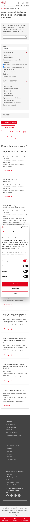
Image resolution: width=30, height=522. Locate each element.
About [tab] (24, 232)
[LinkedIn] (19, 496)
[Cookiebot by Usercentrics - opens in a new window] (21, 227)
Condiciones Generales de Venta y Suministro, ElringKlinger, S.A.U (15, 511)
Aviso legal (6, 508)
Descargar (7, 170)
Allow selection (15, 288)
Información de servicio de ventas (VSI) (15, 138)
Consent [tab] (5, 232)
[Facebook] (7, 496)
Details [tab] (15, 232)
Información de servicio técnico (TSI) (14, 132)
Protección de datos (17, 508)
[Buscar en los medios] (26, 37)
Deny (15, 293)
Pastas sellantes (8, 127)
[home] (3, 5)
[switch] (25, 266)
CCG (26, 508)
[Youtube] (11, 496)
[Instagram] (15, 496)
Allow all (15, 283)
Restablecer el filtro (9, 122)
